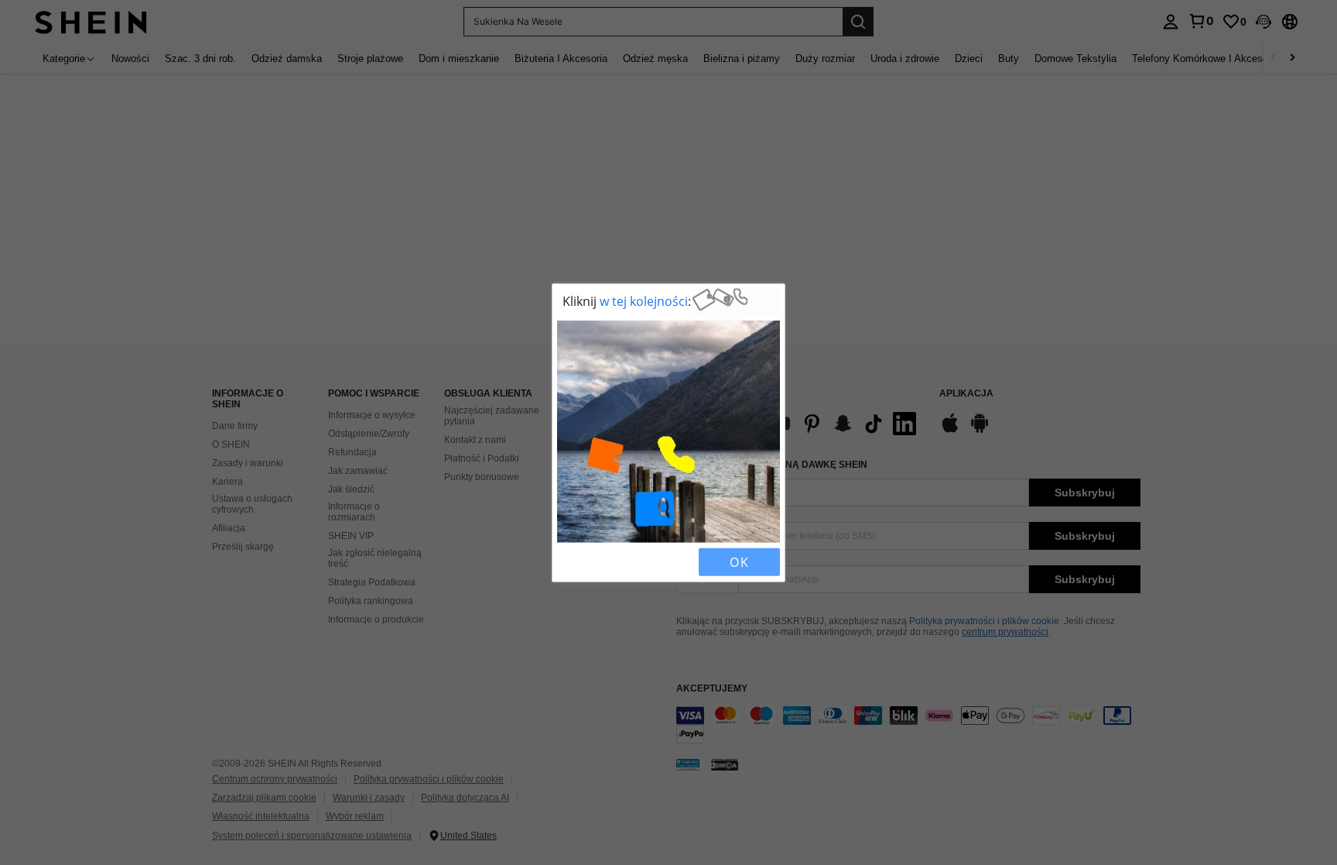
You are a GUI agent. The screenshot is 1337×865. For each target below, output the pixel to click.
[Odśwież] (596, 561)
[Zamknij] (570, 561)
